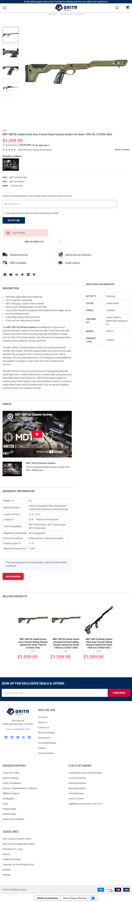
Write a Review (122, 149)
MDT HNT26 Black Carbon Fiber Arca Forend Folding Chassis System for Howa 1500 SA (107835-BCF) (99, 643)
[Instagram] (11, 737)
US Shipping (8, 798)
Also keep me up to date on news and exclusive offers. (32, 213)
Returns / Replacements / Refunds (20, 788)
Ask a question (13, 576)
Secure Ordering (11, 778)
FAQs (5, 803)
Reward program (77, 788)
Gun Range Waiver (47, 743)
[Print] (16, 274)
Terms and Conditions (33, 819)
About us (42, 722)
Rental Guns (44, 737)
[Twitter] (22, 274)
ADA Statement (76, 793)
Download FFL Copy (13, 849)
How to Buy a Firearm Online (17, 838)
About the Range (46, 732)
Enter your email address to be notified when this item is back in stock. (37, 196)
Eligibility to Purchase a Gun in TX (85, 803)
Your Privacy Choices (74, 898)
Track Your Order (11, 773)
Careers (42, 748)
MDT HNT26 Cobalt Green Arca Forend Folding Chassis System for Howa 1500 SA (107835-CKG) (33, 643)
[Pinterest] (34, 274)
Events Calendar (46, 753)
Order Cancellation (12, 783)
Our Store (42, 717)
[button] (26, 145)
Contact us (43, 727)
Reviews (7, 869)
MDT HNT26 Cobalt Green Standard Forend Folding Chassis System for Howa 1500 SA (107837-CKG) (66, 643)
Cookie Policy (33, 814)
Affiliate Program (11, 793)
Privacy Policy (33, 809)
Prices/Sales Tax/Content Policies (85, 773)
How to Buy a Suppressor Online (19, 844)
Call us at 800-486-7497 (18, 729)
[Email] (10, 274)
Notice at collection (47, 898)
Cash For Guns (76, 798)
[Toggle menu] (4, 7)
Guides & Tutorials (12, 859)
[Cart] (127, 7)
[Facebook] (5, 274)
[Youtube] (17, 737)
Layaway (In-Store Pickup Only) (18, 864)
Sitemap (7, 875)
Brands (6, 854)
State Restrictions (77, 783)
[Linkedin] (28, 274)
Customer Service (77, 778)
